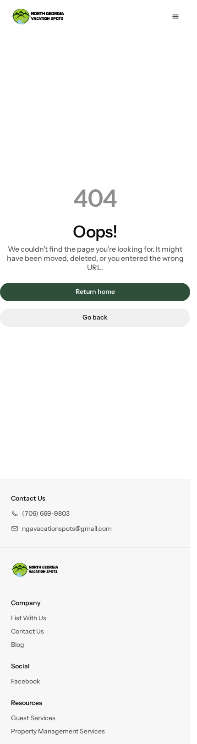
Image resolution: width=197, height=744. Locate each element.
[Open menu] (175, 16)
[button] (40, 514)
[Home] (35, 569)
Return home (95, 291)
